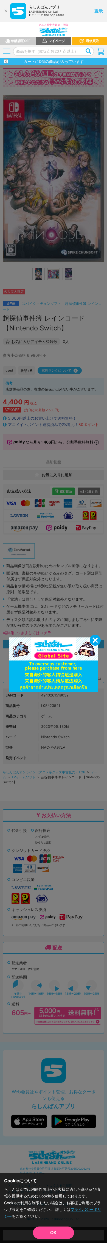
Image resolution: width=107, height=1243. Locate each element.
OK (53, 1232)
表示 (98, 11)
